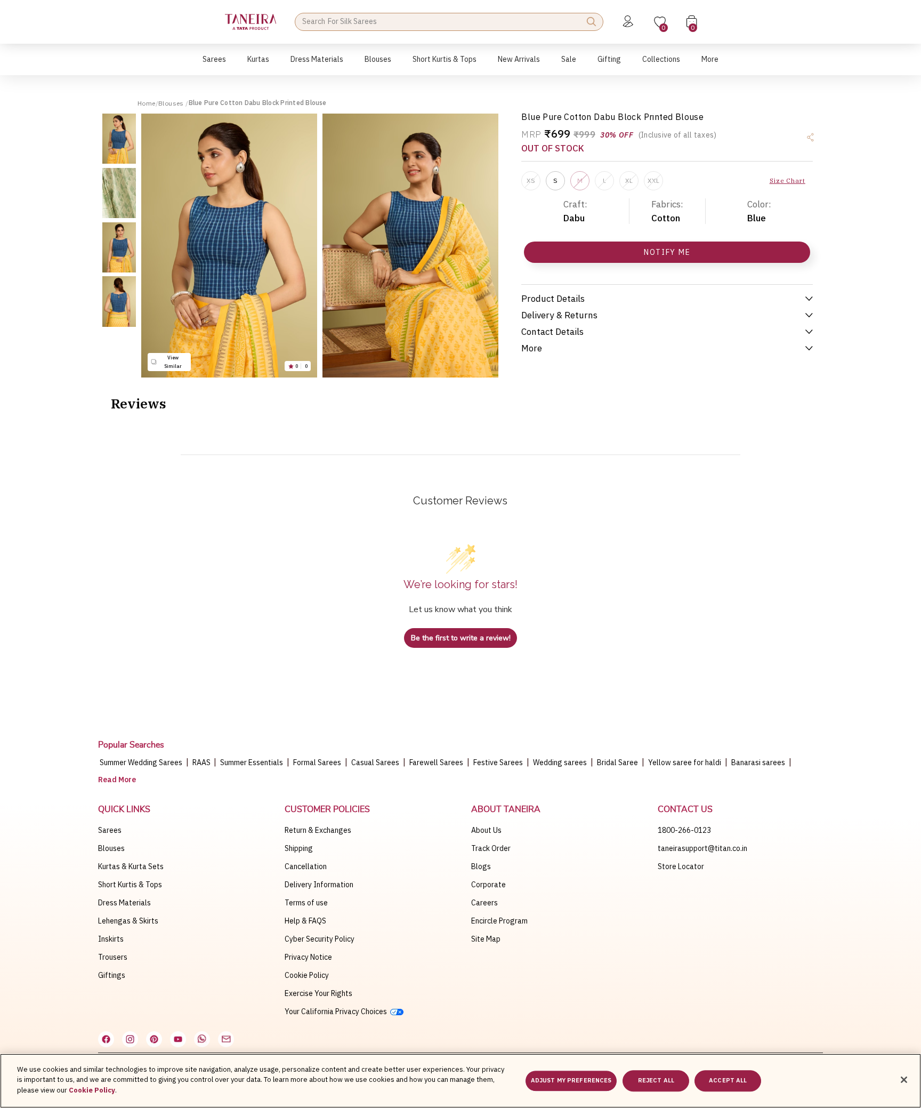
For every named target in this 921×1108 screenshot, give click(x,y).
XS (531, 180)
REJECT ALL (656, 1081)
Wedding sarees (560, 762)
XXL (653, 180)
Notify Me (667, 252)
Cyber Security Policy (319, 939)
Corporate (488, 884)
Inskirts (111, 939)
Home (147, 103)
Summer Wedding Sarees (141, 762)
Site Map (485, 939)
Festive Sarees (498, 762)
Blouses (171, 103)
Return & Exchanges (318, 830)
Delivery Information (319, 884)
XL (629, 180)
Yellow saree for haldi (684, 762)
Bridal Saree (617, 762)
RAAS (202, 762)
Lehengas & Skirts (128, 921)
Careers (484, 903)
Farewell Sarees (436, 762)
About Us (486, 830)
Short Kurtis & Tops (130, 884)
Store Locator (681, 866)
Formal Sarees (317, 762)
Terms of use (306, 903)
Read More (117, 779)
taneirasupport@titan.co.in (702, 848)
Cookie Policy (307, 975)
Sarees (110, 830)
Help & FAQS (305, 921)
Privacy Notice (308, 957)
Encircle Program (499, 921)
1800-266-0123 (684, 830)
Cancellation (306, 866)
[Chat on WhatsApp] (202, 1039)
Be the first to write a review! (461, 638)
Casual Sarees (375, 762)
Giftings (111, 975)
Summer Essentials (251, 762)
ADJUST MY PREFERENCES (571, 1081)
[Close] (904, 1079)
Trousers (112, 957)
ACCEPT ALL (728, 1081)
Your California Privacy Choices (337, 1011)
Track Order (491, 848)
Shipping (299, 848)
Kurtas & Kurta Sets (131, 866)
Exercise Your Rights (318, 993)
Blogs (481, 866)
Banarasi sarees (758, 762)
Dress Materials (124, 903)
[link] (378, 64)
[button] (214, 64)
